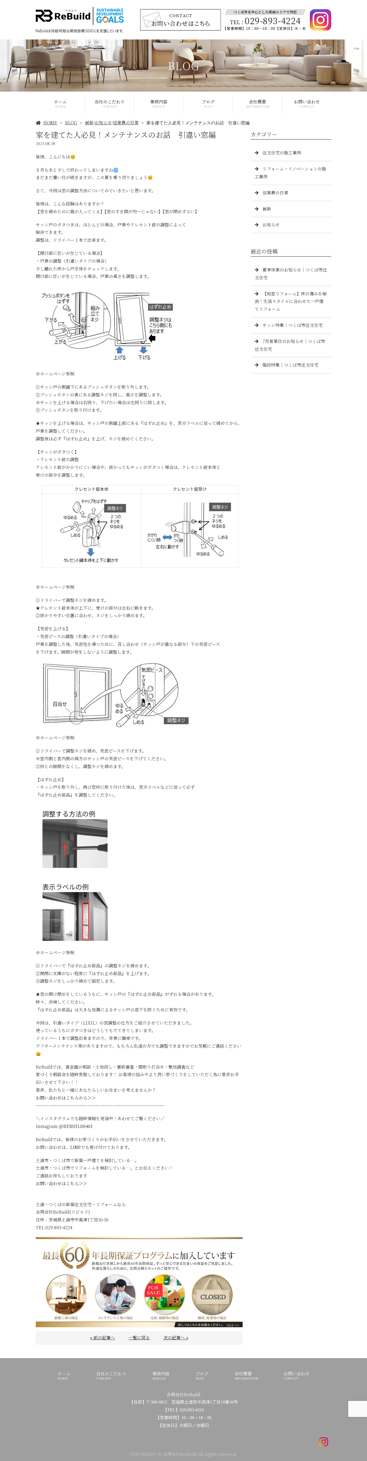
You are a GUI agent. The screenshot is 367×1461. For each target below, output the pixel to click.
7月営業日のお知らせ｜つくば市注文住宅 (290, 345)
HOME (50, 123)
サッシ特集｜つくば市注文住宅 (292, 325)
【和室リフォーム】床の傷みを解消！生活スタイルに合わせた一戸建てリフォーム (291, 301)
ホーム (60, 104)
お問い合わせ (307, 104)
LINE (75, 1147)
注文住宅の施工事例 (281, 153)
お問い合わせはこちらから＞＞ (66, 1098)
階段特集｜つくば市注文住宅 (290, 365)
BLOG (71, 123)
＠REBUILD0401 (76, 1126)
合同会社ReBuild (183, 1394)
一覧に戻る (139, 1338)
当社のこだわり (110, 104)
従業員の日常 (126, 123)
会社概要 (257, 104)
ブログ (208, 104)
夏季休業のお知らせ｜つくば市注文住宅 (291, 274)
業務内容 (158, 104)
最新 (89, 123)
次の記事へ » (175, 1338)
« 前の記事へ (102, 1338)
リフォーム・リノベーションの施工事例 (290, 173)
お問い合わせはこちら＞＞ (61, 1183)
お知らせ (103, 123)
